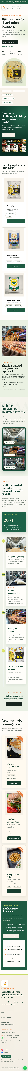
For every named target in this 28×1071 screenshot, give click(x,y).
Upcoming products (6, 1017)
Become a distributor (9, 42)
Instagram (6, 1049)
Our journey (4, 1020)
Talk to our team (8, 135)
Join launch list (14, 783)
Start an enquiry (6, 1056)
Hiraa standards (5, 1022)
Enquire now (16, 221)
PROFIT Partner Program (7, 1024)
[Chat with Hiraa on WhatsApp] (25, 1068)
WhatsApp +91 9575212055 (10, 1038)
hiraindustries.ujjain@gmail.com (10, 1035)
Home (2, 1012)
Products (3, 1015)
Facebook (6, 1052)
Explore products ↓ (7, 46)
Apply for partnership (10, 936)
